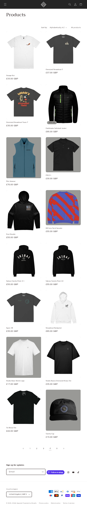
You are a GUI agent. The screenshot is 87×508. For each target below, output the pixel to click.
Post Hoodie (11, 234)
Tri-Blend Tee (11, 428)
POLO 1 (48, 175)
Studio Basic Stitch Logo (15, 381)
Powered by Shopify (30, 503)
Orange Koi (10, 76)
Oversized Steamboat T (54, 70)
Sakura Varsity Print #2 (55, 281)
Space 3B (9, 328)
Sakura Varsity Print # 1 (15, 281)
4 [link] (50, 448)
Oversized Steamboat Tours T (17, 122)
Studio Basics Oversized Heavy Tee (58, 381)
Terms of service (68, 503)
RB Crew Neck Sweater (54, 228)
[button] (5, 4)
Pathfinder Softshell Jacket (56, 128)
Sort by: (44, 27)
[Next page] (63, 448)
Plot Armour (11, 181)
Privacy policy (44, 503)
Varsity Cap (50, 434)
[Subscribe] (42, 472)
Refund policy (55, 503)
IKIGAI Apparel (17, 503)
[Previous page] (23, 448)
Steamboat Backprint (54, 328)
